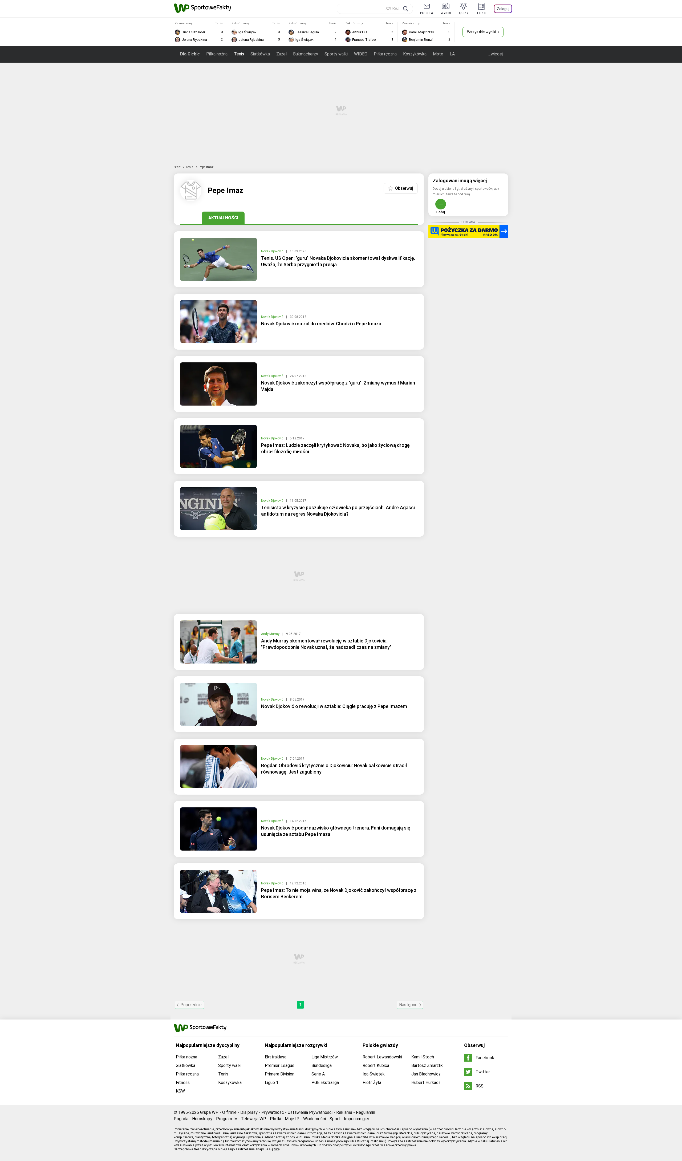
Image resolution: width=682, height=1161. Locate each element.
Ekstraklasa (275, 1056)
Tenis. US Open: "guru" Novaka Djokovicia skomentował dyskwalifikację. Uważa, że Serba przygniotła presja (338, 261)
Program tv (226, 1118)
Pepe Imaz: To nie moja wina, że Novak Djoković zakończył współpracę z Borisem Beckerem (338, 893)
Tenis (239, 53)
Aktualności (223, 217)
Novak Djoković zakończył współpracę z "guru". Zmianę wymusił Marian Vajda (338, 386)
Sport (335, 1118)
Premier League (279, 1065)
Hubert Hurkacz (426, 1082)
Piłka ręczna (385, 53)
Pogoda (181, 1118)
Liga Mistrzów (324, 1056)
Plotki (275, 1118)
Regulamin (365, 1112)
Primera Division (279, 1074)
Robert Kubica (376, 1065)
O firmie (229, 1112)
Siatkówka (260, 53)
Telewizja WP (253, 1118)
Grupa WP (209, 1112)
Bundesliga (321, 1065)
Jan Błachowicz (426, 1074)
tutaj (277, 1149)
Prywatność (272, 1112)
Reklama (344, 1112)
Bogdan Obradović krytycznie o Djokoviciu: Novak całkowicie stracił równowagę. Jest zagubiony (334, 769)
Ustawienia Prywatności (310, 1112)
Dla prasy (249, 1112)
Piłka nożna (217, 53)
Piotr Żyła (372, 1082)
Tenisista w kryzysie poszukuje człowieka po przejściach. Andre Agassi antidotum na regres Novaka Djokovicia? (338, 511)
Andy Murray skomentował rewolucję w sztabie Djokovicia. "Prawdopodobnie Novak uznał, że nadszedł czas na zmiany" (326, 644)
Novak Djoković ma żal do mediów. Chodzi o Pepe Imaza (321, 323)
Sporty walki (336, 53)
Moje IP (292, 1118)
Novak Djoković (272, 251)
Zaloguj (503, 9)
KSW (180, 1091)
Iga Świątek (374, 1074)
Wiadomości (314, 1118)
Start (177, 167)
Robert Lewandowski (382, 1056)
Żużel (281, 53)
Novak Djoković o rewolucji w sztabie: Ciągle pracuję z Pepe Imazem (334, 706)
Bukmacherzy (305, 53)
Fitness (183, 1082)
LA (452, 53)
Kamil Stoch (422, 1056)
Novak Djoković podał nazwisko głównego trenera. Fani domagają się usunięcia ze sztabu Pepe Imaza (335, 831)
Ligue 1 (271, 1082)
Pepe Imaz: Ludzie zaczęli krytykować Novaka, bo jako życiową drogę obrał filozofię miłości (335, 448)
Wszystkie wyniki (481, 32)
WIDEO (360, 53)
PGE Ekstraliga (325, 1082)
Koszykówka (415, 53)
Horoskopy (202, 1118)
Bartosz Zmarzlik (427, 1065)
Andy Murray (270, 634)
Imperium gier (356, 1118)
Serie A (318, 1074)
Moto (438, 53)
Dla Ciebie (190, 53)
